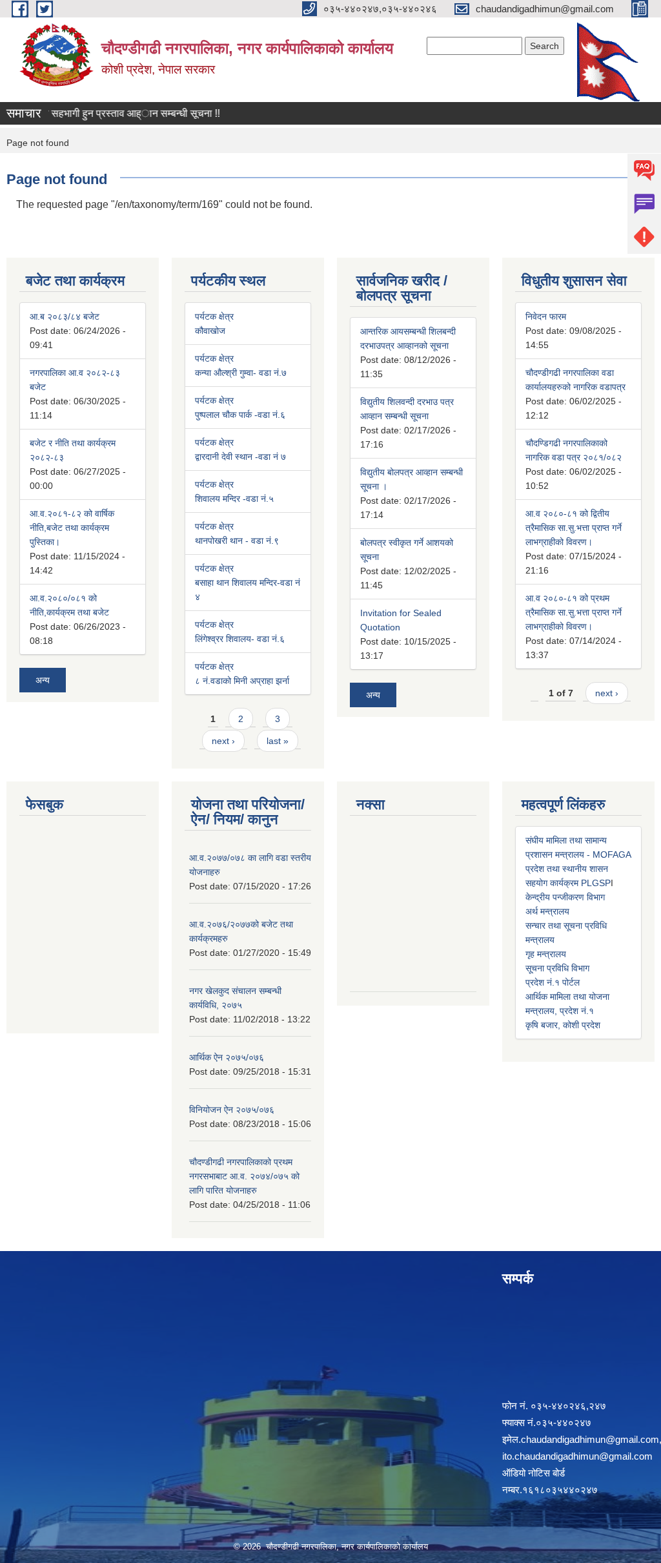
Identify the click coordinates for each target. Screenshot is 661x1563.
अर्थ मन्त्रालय (547, 911)
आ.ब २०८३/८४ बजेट (64, 316)
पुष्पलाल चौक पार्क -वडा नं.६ (240, 414)
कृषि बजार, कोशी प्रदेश (562, 1025)
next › (223, 741)
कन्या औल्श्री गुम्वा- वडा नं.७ (241, 372)
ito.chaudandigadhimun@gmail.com (577, 1456)
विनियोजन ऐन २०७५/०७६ (231, 1109)
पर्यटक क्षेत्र (214, 316)
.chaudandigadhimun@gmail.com (588, 1439)
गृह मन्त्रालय (545, 954)
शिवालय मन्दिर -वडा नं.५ (234, 498)
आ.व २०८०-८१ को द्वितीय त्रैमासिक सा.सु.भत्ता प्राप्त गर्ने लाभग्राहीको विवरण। (573, 527)
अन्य (43, 680)
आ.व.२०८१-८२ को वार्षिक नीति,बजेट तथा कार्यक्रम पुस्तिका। (72, 527)
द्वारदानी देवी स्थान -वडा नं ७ (240, 456)
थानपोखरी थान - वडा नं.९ (237, 540)
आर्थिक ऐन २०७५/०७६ (226, 1057)
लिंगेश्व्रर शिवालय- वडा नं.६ (240, 639)
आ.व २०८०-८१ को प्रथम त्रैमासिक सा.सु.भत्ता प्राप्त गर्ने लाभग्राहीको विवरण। (573, 612)
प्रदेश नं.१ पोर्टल (552, 982)
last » (278, 741)
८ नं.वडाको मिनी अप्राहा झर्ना (242, 681)
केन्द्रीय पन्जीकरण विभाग (565, 897)
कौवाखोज (210, 331)
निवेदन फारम (545, 316)
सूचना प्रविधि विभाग (557, 968)
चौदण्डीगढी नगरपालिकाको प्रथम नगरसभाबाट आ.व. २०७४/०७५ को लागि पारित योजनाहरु (244, 1176)
